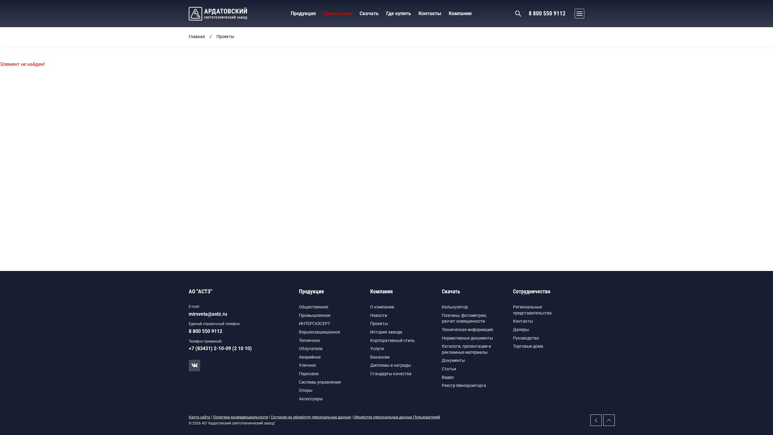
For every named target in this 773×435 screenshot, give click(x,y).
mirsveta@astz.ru (208, 314)
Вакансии (380, 357)
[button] (578, 13)
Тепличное (309, 340)
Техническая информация (467, 329)
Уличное (307, 365)
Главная (197, 36)
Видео (448, 377)
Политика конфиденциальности (240, 417)
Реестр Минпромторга (464, 385)
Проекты (379, 323)
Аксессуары (311, 398)
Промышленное (314, 315)
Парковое (309, 373)
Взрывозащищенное (319, 332)
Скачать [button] (369, 13)
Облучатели (310, 348)
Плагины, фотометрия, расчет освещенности (464, 318)
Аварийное (310, 357)
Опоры (306, 390)
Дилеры (521, 329)
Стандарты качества (391, 373)
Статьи (449, 368)
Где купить (398, 13)
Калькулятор (455, 306)
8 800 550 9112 (547, 13)
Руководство (526, 338)
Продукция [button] (303, 13)
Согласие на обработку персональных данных (311, 417)
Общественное (313, 306)
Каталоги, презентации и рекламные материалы (466, 349)
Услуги (377, 348)
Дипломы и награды (390, 365)
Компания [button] (460, 13)
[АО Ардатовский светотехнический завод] (218, 14)
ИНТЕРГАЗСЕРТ (314, 323)
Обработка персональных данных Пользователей (397, 417)
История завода (386, 332)
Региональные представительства (532, 309)
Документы (453, 360)
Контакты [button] (430, 13)
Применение (337, 13)
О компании (382, 306)
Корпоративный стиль (392, 340)
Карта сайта (199, 417)
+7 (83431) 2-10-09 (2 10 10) (220, 348)
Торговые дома (528, 346)
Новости (378, 315)
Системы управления (320, 382)
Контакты (523, 321)
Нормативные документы (467, 338)
